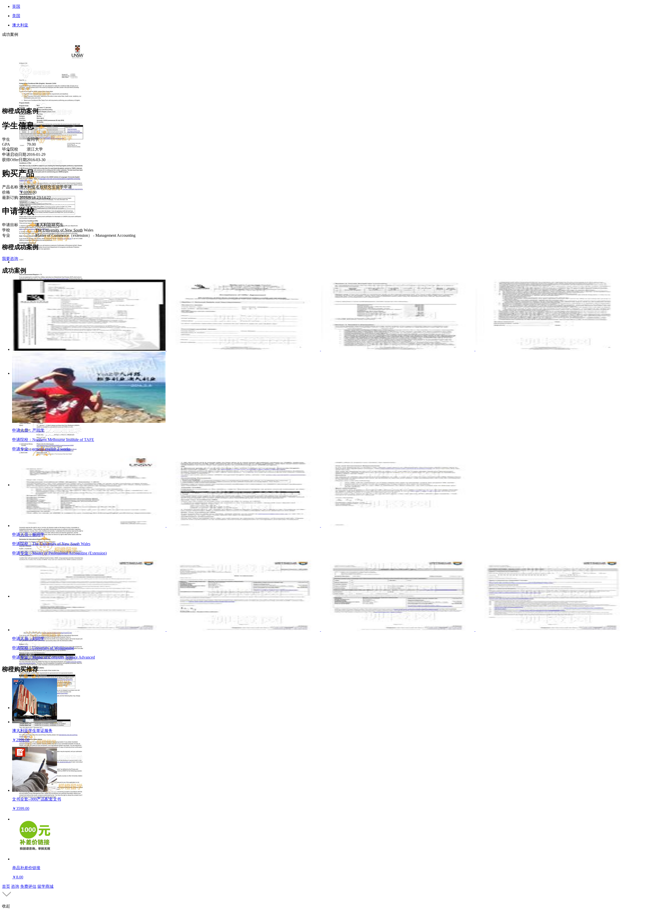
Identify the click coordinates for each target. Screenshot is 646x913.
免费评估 (28, 886)
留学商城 (45, 886)
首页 (6, 886)
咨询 (15, 886)
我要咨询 (10, 258)
